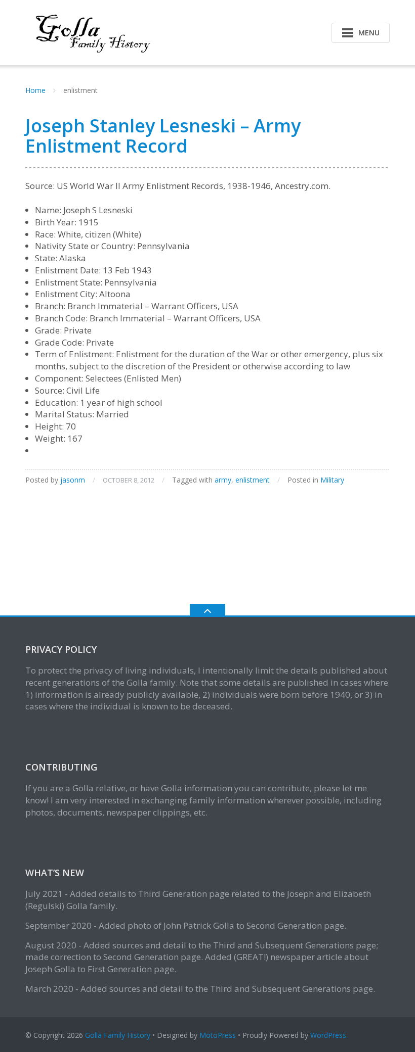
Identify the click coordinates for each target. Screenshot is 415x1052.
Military (332, 480)
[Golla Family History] (90, 31)
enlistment (252, 480)
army (223, 480)
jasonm (72, 480)
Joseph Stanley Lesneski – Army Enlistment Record (163, 135)
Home (35, 90)
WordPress (328, 1035)
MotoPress (217, 1035)
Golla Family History (117, 1035)
